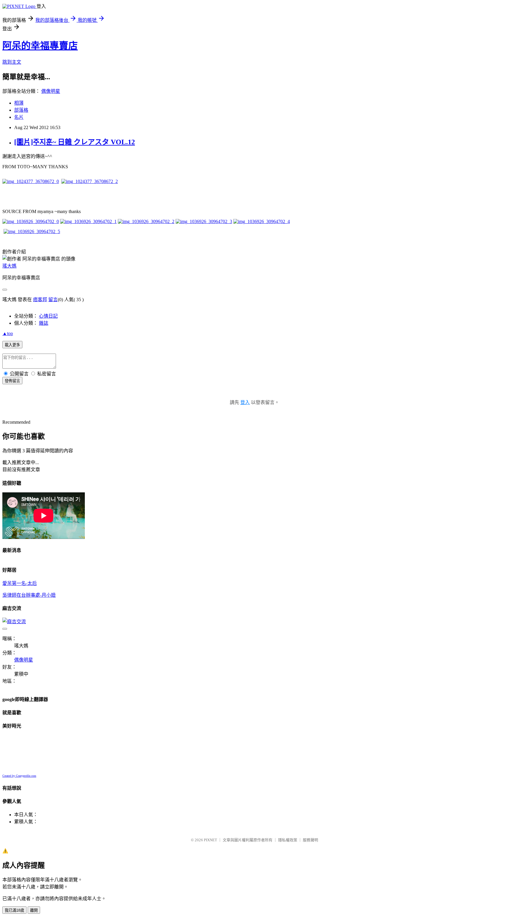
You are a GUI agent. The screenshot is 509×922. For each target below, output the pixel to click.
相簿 (19, 102)
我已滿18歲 (14, 910)
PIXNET (210, 840)
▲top (7, 333)
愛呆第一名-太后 (19, 583)
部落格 (21, 110)
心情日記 (48, 316)
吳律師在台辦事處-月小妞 (29, 595)
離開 (34, 910)
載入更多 (12, 345)
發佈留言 (12, 381)
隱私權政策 (287, 840)
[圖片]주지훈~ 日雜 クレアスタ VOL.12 (74, 142)
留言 (53, 299)
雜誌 (43, 323)
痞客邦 (40, 299)
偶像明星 (50, 91)
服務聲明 (310, 840)
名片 (19, 117)
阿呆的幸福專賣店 (40, 45)
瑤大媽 (9, 265)
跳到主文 (11, 62)
